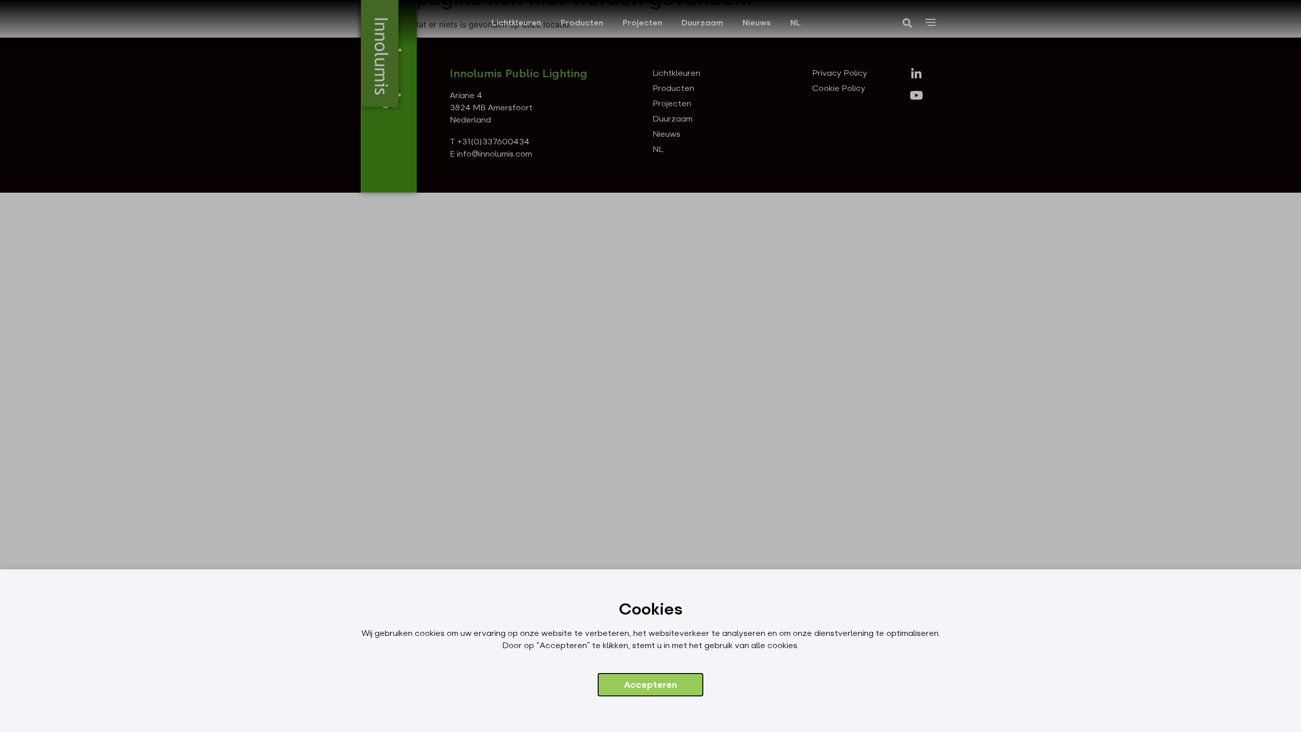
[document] (650, 366)
